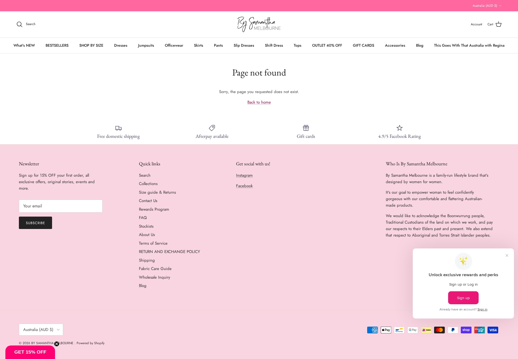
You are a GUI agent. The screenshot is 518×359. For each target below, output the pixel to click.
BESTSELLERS (57, 45)
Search (145, 175)
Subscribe (35, 222)
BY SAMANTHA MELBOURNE (52, 343)
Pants (218, 45)
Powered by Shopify (90, 343)
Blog (419, 45)
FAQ (143, 218)
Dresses (120, 45)
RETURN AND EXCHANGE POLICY (169, 252)
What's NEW (24, 45)
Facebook (244, 186)
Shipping (147, 260)
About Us (147, 235)
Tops (297, 45)
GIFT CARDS (363, 45)
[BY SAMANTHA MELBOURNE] (259, 24)
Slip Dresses (244, 45)
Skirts (198, 45)
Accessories (395, 45)
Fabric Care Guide (155, 269)
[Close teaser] (56, 344)
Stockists (146, 226)
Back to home (259, 102)
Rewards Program (154, 209)
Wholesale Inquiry (154, 277)
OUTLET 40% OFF (327, 45)
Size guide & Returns (157, 192)
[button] (30, 352)
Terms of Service (153, 243)
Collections (148, 184)
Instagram (244, 175)
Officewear (174, 45)
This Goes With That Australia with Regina (469, 45)
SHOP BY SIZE (91, 45)
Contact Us (148, 201)
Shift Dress (274, 45)
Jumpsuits (146, 45)
